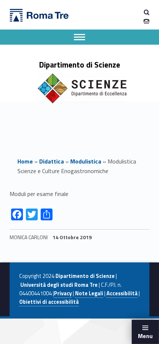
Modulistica (85, 161)
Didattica (51, 161)
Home (25, 161)
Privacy (63, 293)
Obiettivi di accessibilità (49, 302)
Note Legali (89, 293)
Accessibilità (122, 293)
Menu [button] (145, 335)
